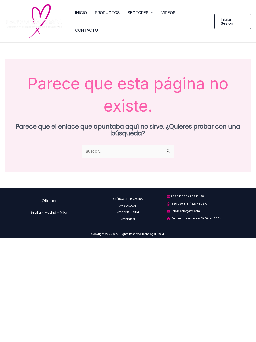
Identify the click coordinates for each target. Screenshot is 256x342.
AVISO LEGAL (128, 206)
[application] (151, 12)
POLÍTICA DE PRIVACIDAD (128, 199)
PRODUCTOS (107, 12)
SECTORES (138, 12)
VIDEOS (169, 12)
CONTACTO (86, 30)
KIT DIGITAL (128, 219)
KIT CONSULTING (128, 212)
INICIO (81, 12)
